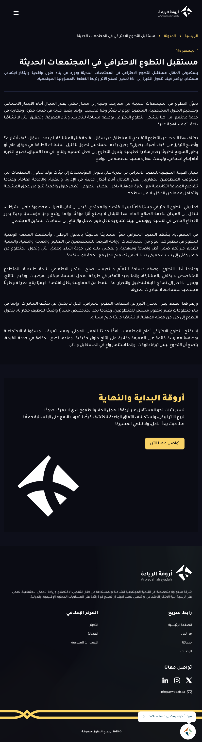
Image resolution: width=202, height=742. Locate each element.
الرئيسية (191, 36)
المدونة (170, 36)
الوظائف (186, 652)
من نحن (186, 634)
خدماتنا (187, 643)
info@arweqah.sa (172, 692)
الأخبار (94, 625)
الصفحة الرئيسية (180, 625)
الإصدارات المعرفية (84, 643)
